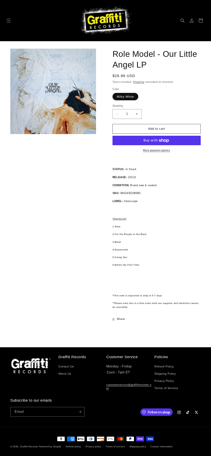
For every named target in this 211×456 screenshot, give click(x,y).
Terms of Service (166, 388)
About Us (64, 373)
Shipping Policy (165, 373)
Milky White (125, 96)
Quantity (118, 105)
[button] (8, 20)
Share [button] (121, 318)
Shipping (138, 82)
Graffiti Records (29, 446)
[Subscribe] (79, 412)
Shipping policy (137, 446)
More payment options (156, 150)
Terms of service (115, 446)
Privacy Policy (164, 380)
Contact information (161, 446)
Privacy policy (94, 446)
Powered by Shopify (50, 446)
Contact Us (66, 366)
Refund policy (73, 446)
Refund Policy (164, 366)
